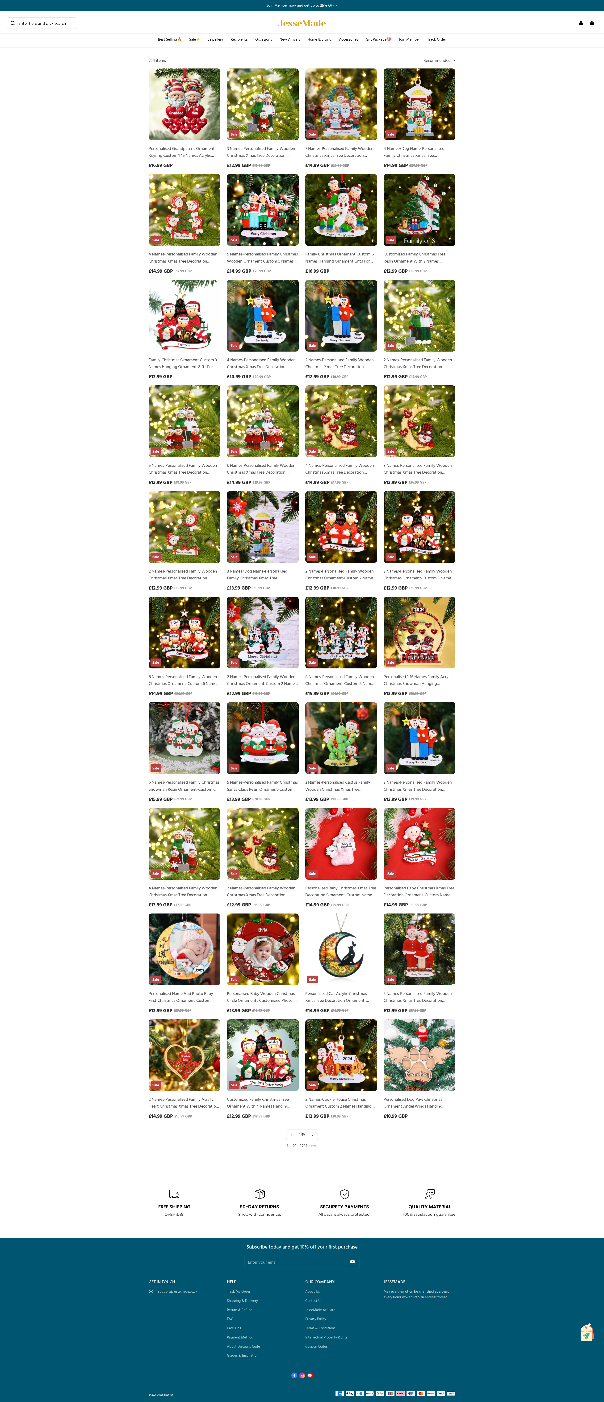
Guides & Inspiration (242, 1355)
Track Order (436, 39)
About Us (312, 1291)
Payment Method (240, 1337)
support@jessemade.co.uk (177, 1291)
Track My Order (238, 1291)
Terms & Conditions (320, 1328)
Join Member (409, 39)
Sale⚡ (195, 39)
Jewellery (215, 39)
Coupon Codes (316, 1346)
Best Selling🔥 (170, 39)
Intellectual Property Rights (326, 1337)
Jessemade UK (165, 1395)
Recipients (239, 39)
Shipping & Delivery (242, 1300)
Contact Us (313, 1300)
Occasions (263, 39)
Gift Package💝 (378, 39)
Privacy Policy (315, 1318)
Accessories (348, 39)
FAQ (230, 1318)
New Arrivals (290, 39)
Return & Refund (239, 1310)
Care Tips (234, 1328)
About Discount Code (243, 1346)
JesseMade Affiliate (320, 1310)
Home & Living (319, 39)
